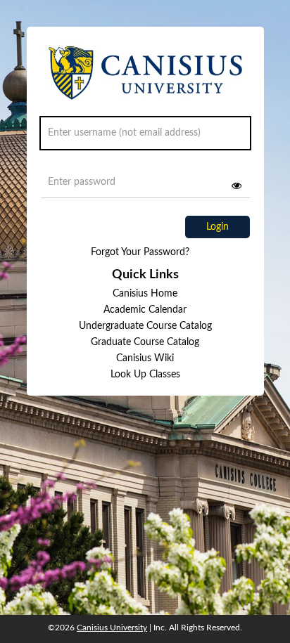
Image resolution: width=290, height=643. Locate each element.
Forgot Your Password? (140, 252)
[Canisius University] (145, 79)
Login (217, 227)
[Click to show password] (236, 185)
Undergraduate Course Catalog (145, 326)
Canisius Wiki (145, 358)
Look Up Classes (145, 374)
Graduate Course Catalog (145, 342)
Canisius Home (145, 294)
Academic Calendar (145, 310)
